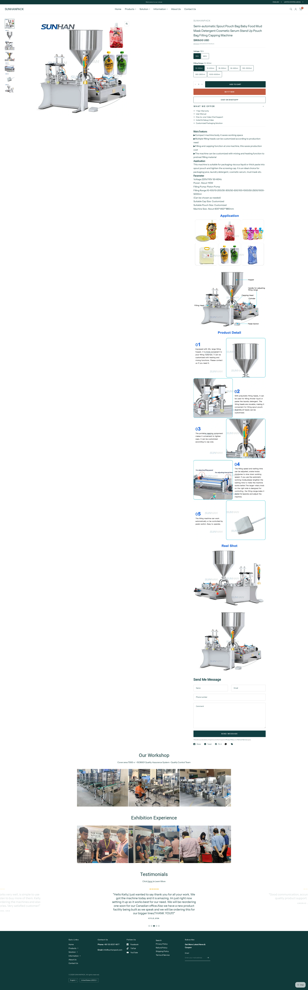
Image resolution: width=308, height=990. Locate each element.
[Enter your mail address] (207, 958)
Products (129, 9)
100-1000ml (247, 68)
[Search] (291, 9)
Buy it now (229, 92)
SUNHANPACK (14, 9)
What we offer (204, 106)
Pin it (220, 744)
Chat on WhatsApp (229, 100)
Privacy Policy (230, 740)
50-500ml (234, 68)
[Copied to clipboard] (232, 744)
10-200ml (210, 68)
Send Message (229, 734)
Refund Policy (161, 948)
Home (118, 9)
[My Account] (295, 9)
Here (150, 881)
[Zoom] (126, 23)
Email (187, 953)
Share (199, 744)
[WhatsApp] (226, 744)
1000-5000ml (214, 74)
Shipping (196, 44)
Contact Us (190, 9)
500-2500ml (200, 74)
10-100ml (199, 68)
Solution (144, 9)
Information (160, 9)
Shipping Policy (162, 951)
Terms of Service (242, 740)
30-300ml (222, 68)
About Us (176, 9)
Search (159, 940)
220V (205, 56)
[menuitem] (118, 9)
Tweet (209, 744)
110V (197, 56)
